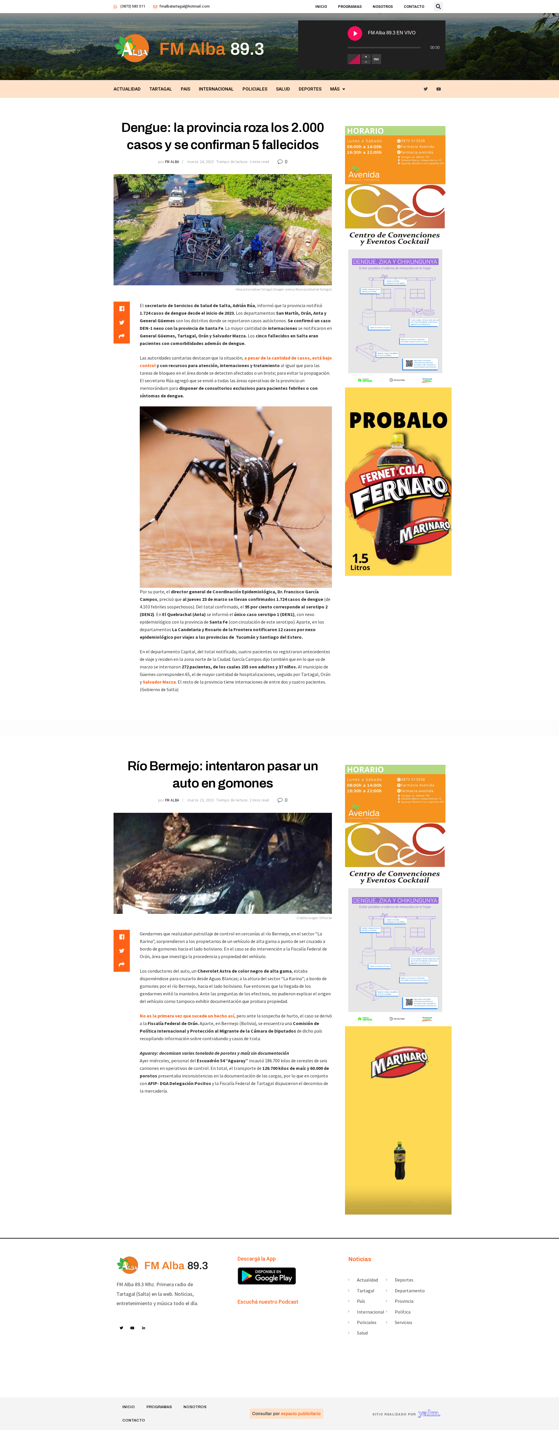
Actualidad (127, 89)
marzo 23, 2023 (200, 800)
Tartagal (160, 89)
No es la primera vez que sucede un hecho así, (188, 1016)
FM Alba (172, 161)
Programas (350, 6)
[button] (438, 6)
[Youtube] (438, 89)
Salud (283, 89)
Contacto (414, 6)
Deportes (310, 89)
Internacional (216, 89)
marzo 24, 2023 (200, 161)
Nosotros (383, 6)
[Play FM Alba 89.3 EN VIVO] (355, 33)
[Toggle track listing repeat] (376, 59)
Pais (185, 89)
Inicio (321, 6)
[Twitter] (425, 89)
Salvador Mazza (159, 682)
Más (334, 89)
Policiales (255, 89)
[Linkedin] (144, 1328)
